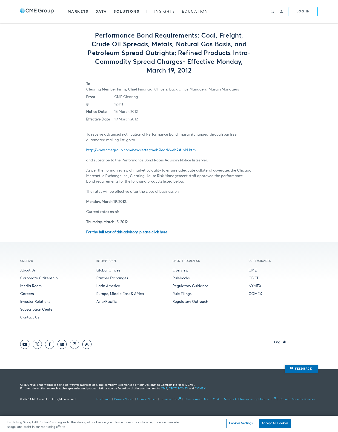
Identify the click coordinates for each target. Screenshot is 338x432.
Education (195, 11)
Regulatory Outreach (190, 302)
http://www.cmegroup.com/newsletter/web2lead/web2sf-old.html (141, 150)
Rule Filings (182, 294)
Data (101, 11)
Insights (164, 11)
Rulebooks (181, 278)
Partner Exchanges (112, 278)
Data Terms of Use (197, 399)
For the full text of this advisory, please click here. (127, 232)
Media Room (31, 286)
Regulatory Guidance (190, 286)
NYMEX (255, 286)
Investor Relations (35, 302)
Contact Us (29, 317)
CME (253, 270)
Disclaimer (103, 399)
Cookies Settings (241, 423)
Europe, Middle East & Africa (120, 294)
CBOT (253, 278)
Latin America (108, 286)
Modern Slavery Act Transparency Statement (242, 399)
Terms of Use (168, 399)
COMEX (255, 294)
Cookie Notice (146, 399)
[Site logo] (37, 11)
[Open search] (272, 11)
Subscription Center (37, 309)
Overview (180, 270)
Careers (27, 294)
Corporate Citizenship (39, 278)
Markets (78, 11)
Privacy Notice (123, 399)
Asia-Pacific (106, 302)
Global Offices (108, 270)
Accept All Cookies (275, 423)
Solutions (126, 11)
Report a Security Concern (297, 399)
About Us (28, 270)
